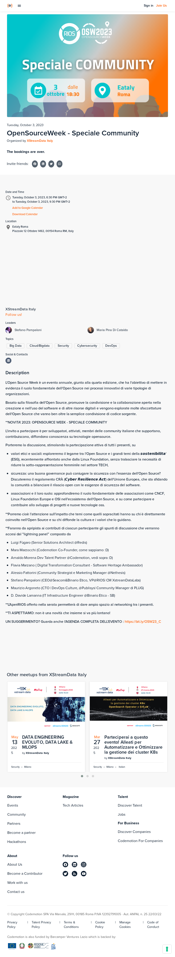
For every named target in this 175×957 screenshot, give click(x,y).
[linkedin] (74, 864)
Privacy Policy (12, 924)
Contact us (15, 891)
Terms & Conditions (71, 924)
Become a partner (21, 832)
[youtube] (83, 873)
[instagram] (83, 864)
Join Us (161, 5)
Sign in (148, 5)
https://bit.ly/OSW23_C (143, 621)
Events (12, 805)
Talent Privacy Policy (41, 924)
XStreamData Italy (40, 140)
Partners (13, 823)
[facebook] (65, 864)
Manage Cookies (125, 924)
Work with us (17, 882)
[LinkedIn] (8, 361)
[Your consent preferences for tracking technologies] (167, 949)
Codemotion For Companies (140, 840)
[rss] (74, 873)
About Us (14, 864)
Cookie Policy (100, 924)
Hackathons (16, 841)
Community (16, 814)
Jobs (121, 814)
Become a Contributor (24, 873)
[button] (82, 776)
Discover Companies (134, 831)
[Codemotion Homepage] (10, 6)
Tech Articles (73, 805)
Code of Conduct (153, 924)
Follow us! (13, 314)
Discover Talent (130, 805)
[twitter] (65, 873)
